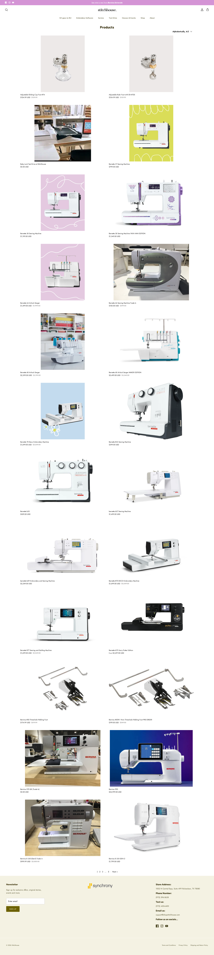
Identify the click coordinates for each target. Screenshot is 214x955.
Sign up (12, 909)
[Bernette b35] (62, 480)
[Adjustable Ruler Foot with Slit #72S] (151, 64)
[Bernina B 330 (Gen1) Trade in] (62, 828)
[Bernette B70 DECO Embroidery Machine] (151, 550)
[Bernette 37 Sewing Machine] (151, 133)
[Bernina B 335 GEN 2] (151, 828)
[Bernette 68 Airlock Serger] (62, 341)
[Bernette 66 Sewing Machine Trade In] (151, 272)
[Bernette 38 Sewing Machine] (62, 202)
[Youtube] (13, 2)
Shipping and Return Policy (199, 945)
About (152, 18)
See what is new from (107, 2)
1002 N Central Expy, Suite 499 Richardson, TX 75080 (178, 888)
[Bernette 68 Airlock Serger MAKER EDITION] (151, 341)
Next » (115, 871)
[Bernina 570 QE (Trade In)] (62, 758)
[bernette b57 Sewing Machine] (151, 480)
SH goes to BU (65, 18)
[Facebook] (6, 2)
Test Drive (113, 18)
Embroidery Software (84, 18)
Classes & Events (129, 18)
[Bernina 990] (151, 758)
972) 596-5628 (162, 897)
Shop (143, 18)
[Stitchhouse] (107, 10)
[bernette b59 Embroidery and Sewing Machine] (62, 550)
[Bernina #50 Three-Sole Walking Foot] (62, 689)
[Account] (202, 9)
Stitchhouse (15, 945)
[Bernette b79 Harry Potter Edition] (151, 619)
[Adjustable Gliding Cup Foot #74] (62, 64)
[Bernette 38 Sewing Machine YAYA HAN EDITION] (151, 202)
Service (101, 18)
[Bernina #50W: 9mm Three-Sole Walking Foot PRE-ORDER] (151, 689)
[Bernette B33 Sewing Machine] (151, 411)
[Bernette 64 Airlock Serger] (62, 272)
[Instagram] (9, 2)
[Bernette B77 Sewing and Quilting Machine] (62, 619)
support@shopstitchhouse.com (168, 914)
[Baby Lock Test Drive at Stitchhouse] (62, 133)
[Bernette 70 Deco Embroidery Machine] (62, 411)
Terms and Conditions (169, 945)
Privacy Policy (183, 945)
